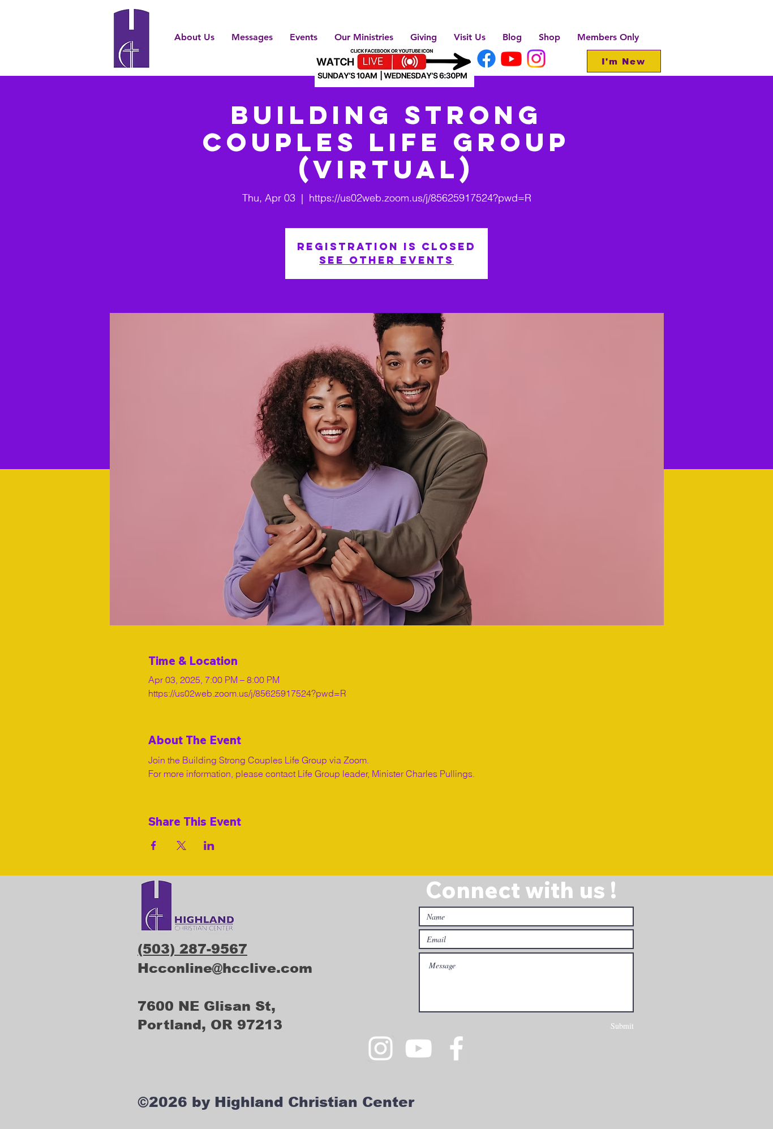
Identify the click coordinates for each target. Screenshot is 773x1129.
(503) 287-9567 (192, 948)
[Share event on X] (181, 845)
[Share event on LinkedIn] (209, 845)
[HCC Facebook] (486, 58)
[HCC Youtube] (511, 58)
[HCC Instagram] (536, 58)
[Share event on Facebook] (153, 845)
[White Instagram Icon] (380, 1048)
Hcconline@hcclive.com (225, 968)
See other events (386, 260)
